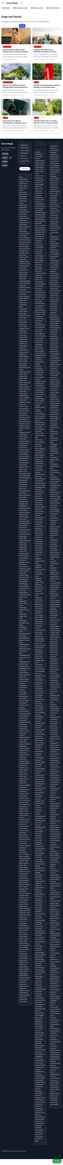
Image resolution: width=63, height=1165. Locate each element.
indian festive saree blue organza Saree (23, 348)
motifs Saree (39, 184)
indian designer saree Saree (24, 328)
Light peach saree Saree (24, 597)
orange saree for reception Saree (40, 379)
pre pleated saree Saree (39, 1072)
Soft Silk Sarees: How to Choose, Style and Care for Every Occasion (46, 122)
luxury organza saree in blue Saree (24, 718)
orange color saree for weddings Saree (40, 353)
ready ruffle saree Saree (54, 369)
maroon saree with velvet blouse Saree (23, 833)
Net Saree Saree (40, 232)
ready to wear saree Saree (54, 416)
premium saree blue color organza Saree (40, 1115)
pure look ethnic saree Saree (54, 204)
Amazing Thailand (7, 82)
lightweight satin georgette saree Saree (24, 657)
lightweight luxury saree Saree (23, 629)
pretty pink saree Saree (39, 1139)
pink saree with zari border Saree (40, 1002)
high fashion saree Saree (23, 257)
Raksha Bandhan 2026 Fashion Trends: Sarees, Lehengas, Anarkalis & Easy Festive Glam (16, 51)
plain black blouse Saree (39, 1022)
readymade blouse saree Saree (54, 427)
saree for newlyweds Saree (55, 970)
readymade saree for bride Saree (55, 473)
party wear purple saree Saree (39, 541)
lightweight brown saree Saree (23, 603)
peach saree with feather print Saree (39, 621)
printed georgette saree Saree (54, 152)
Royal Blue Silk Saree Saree (54, 553)
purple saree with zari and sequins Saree (54, 297)
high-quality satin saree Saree (24, 290)
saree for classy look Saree (55, 773)
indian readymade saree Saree (24, 372)
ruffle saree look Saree (54, 613)
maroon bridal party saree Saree (23, 781)
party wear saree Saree (38, 546)
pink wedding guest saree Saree (39, 1017)
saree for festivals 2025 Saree (54, 875)
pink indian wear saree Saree (39, 704)
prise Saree (53, 185)
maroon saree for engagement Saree (24, 804)
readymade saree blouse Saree (54, 466)
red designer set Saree (55, 494)
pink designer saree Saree (40, 676)
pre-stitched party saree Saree (39, 1134)
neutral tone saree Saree (39, 241)
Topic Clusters (25, 150)
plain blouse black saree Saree (39, 1026)
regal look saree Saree (53, 507)
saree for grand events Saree (55, 916)
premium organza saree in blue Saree (39, 1097)
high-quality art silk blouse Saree (23, 270)
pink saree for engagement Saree (39, 745)
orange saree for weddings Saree (39, 392)
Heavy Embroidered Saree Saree (23, 186)
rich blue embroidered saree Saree (54, 518)
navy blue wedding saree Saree (40, 219)
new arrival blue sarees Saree (39, 245)
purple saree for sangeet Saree (54, 258)
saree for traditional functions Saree (55, 1039)
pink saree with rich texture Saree (39, 937)
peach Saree (39, 617)
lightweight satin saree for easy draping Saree (24, 664)
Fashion (36, 82)
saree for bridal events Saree (55, 747)
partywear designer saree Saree (40, 561)
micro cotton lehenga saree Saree (23, 889)
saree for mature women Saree (55, 942)
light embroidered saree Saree (23, 592)
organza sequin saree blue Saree (39, 457)
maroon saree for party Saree (24, 813)
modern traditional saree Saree (39, 154)
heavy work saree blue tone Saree (24, 238)
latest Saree (23, 543)
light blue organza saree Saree (24, 588)
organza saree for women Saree (39, 427)
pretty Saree (54, 146)
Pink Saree (38, 712)
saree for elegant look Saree (54, 825)
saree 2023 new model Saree (54, 656)
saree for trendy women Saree (55, 1052)
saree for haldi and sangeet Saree (55, 920)
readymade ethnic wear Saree (54, 440)
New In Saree (39, 260)
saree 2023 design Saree (54, 643)
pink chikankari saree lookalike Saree (40, 671)
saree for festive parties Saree (55, 894)
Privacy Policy (25, 161)
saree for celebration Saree (55, 769)
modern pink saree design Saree (23, 956)
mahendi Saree (24, 755)
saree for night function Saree (55, 979)
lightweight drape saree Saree (23, 616)
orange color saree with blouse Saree (39, 360)
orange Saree (39, 370)
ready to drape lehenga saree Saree (54, 384)
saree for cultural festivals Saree (54, 795)
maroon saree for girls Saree (23, 809)
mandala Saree (24, 761)
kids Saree (26, 491)
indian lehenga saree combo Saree (24, 359)
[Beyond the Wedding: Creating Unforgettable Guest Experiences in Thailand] (16, 71)
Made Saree (23, 746)
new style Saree (40, 293)
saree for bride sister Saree (55, 756)
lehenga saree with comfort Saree (23, 573)
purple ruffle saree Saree (54, 224)
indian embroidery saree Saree (23, 333)
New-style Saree (40, 295)
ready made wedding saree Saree (55, 354)
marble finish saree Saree (23, 776)
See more (24, 168)
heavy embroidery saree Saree (23, 199)
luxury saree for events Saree (24, 731)
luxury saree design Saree (23, 727)
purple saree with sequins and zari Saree (54, 284)
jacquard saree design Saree (24, 460)
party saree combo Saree (39, 511)
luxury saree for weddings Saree (24, 735)
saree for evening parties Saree (55, 834)
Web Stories (24, 153)
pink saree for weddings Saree (40, 825)
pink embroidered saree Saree (39, 680)
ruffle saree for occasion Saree (55, 598)
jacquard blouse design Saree (24, 454)
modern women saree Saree (39, 165)
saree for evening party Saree (55, 838)
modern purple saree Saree (23, 960)
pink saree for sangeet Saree (39, 799)
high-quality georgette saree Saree (24, 281)
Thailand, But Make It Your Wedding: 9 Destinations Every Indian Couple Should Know (45, 51)
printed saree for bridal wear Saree (55, 165)
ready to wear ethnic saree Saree (54, 388)
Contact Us (24, 158)
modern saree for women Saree (24, 978)
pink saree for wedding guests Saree (40, 820)
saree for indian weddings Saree (55, 938)
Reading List (24, 145)
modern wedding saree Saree (39, 161)
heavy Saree (23, 209)
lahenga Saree (23, 504)
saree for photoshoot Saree (55, 988)
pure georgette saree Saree (54, 198)
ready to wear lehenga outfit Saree (54, 401)
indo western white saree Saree (23, 411)
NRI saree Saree (40, 312)
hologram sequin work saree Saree (24, 300)
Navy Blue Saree (40, 212)
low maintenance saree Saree (23, 685)
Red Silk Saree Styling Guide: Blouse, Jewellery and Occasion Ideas (47, 86)
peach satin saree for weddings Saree (40, 628)
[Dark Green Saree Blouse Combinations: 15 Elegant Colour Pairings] (16, 107)
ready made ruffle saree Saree (54, 345)
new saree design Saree (40, 286)
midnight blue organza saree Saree (23, 898)
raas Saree (53, 310)
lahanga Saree (23, 502)
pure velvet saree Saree (54, 215)
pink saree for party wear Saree (40, 788)
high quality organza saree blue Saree (24, 261)
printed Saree (54, 161)
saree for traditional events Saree (55, 1033)
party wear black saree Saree (38, 531)
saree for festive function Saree (55, 884)
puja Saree (53, 191)
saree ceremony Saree (53, 704)
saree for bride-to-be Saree (55, 765)
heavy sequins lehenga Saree (24, 233)
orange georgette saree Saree (39, 366)
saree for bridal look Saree (55, 752)
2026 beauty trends (37, 8)
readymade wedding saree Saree (54, 479)
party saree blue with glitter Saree (40, 507)
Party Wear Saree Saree (38, 550)
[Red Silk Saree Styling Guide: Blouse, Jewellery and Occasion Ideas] (47, 71)
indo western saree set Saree (23, 406)
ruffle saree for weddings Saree (55, 609)
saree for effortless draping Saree (54, 812)
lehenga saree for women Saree (24, 569)
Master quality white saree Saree (23, 865)
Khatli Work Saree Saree (23, 489)
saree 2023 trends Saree (54, 665)
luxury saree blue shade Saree (24, 722)
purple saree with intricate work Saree (54, 278)
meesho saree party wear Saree (24, 872)
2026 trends (6, 8)
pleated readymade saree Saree (39, 1056)
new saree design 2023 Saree (39, 282)
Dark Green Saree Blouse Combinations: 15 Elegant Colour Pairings (14, 122)
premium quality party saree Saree (39, 1108)
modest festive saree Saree (39, 169)
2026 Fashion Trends (52, 8)
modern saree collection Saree (24, 969)
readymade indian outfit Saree (54, 453)
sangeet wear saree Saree (54, 639)
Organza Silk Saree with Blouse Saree (39, 468)
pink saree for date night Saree (39, 734)
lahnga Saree (23, 506)
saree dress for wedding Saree (55, 715)
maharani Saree (24, 748)
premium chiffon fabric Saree (40, 1080)
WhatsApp (5, 153)
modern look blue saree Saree (24, 945)
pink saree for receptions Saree (39, 795)
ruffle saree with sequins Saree (54, 624)
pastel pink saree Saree (39, 591)
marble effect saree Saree (23, 772)
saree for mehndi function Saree (54, 951)
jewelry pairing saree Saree (24, 480)
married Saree (23, 861)
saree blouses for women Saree (54, 689)
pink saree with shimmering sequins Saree (40, 957)
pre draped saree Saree (40, 1067)
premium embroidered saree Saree (40, 1084)
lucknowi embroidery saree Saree (23, 692)
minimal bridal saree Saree (23, 902)
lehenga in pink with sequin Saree (24, 564)
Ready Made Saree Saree (54, 349)
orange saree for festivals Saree (39, 375)
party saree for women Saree (39, 515)
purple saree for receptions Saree (54, 254)
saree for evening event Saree (55, 830)
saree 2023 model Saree (54, 652)
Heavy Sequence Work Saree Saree (24, 229)
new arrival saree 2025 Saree (38, 251)
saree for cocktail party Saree (55, 778)
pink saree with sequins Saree (39, 950)
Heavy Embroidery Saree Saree (23, 205)
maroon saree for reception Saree (24, 817)
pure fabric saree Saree (55, 193)
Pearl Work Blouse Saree (39, 652)
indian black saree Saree (23, 320)
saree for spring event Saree (55, 1022)
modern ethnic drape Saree (23, 936)
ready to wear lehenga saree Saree (54, 406)
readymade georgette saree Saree (54, 447)
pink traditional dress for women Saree (40, 1011)
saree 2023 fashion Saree (54, 648)
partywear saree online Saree (39, 574)
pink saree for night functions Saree (40, 784)
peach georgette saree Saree (39, 613)
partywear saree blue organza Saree (39, 567)
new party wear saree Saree (39, 267)
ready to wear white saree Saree (54, 421)
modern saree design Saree (23, 973)
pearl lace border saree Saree (40, 647)
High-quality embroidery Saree (23, 277)
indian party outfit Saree (23, 363)
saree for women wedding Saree (55, 1072)
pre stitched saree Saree (39, 1076)
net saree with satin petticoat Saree (39, 236)
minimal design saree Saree (23, 906)
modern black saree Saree (23, 932)
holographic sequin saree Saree (23, 311)
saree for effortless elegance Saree (55, 819)
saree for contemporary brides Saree (55, 782)
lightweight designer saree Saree (24, 610)
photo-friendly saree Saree (39, 660)
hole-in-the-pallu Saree (24, 294)
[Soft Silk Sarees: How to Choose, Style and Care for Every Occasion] (47, 107)
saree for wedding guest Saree (55, 1057)
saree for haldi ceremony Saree (54, 927)
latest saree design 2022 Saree (23, 547)
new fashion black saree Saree (39, 256)
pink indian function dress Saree (39, 699)
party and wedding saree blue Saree (40, 487)
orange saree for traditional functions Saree (40, 386)
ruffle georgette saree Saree (54, 561)
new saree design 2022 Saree (39, 277)
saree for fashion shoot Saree (55, 856)
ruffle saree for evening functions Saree (55, 581)
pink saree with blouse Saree (39, 844)
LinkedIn (4, 165)
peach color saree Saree (39, 608)
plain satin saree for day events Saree (39, 1033)
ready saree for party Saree (55, 373)
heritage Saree (23, 251)
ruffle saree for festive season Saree (55, 587)
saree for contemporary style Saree (54, 788)
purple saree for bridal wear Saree (55, 228)
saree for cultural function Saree (54, 801)
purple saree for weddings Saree (54, 265)
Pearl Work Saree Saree (38, 656)
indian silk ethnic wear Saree (24, 391)
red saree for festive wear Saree (55, 499)
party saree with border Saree (39, 524)
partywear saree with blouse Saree (39, 580)
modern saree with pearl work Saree (24, 995)
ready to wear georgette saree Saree (54, 395)
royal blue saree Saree (53, 548)
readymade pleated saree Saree (54, 460)
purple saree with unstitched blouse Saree (55, 291)
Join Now (57, 1161)
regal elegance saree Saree (55, 503)
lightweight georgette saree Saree (24, 623)
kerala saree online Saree (23, 484)
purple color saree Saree (54, 219)
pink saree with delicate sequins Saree (40, 866)
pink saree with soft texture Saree (40, 968)
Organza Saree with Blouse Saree (40, 431)
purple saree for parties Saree (54, 248)
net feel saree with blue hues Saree (40, 228)
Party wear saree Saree (38, 554)
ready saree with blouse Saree (54, 377)
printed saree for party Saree (55, 170)
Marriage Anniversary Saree (23, 852)
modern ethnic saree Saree (23, 941)
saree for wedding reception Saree (55, 1061)
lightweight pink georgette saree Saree (24, 640)
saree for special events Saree (55, 1011)
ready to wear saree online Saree (54, 412)
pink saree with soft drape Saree (40, 963)
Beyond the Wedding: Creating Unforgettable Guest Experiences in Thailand (16, 86)
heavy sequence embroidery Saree (24, 214)
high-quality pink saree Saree (24, 285)
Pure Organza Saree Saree (55, 211)
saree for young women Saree (54, 1078)
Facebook (4, 157)
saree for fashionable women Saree (55, 860)
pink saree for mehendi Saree (40, 766)
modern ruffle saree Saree (23, 965)
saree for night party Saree (55, 983)
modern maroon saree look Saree (23, 949)
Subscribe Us (25, 148)
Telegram (4, 161)
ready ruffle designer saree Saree (55, 364)
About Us (24, 156)
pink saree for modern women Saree (39, 773)
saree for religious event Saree (54, 996)
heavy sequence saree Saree (24, 218)
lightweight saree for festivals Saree (24, 651)
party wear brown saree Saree (39, 535)
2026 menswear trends (20, 8)
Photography (37, 46)
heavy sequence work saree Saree (24, 222)
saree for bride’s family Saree (55, 760)
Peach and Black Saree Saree (38, 604)
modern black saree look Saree (24, 928)
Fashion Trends (7, 46)
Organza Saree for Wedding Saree (40, 420)
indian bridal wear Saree (23, 324)
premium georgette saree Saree (39, 1091)
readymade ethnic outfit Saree (54, 434)
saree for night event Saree (55, 975)
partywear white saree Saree (38, 587)
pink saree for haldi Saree (39, 762)
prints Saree (54, 183)
